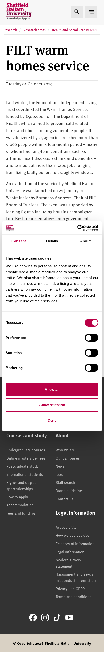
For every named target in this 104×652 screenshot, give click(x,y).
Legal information (70, 551)
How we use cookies (72, 535)
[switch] (91, 338)
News (60, 466)
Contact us (65, 498)
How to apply (17, 496)
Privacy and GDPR (70, 588)
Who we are (65, 449)
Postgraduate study (22, 466)
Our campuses (68, 458)
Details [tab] (52, 241)
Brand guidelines (70, 490)
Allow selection (52, 405)
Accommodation (20, 504)
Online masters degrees (25, 458)
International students (24, 474)
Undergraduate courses (25, 449)
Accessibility (66, 527)
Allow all (52, 390)
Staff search (65, 482)
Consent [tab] (18, 241)
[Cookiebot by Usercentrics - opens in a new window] (77, 228)
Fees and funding (20, 513)
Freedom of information (75, 543)
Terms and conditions (73, 596)
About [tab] (85, 241)
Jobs (59, 474)
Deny (52, 420)
